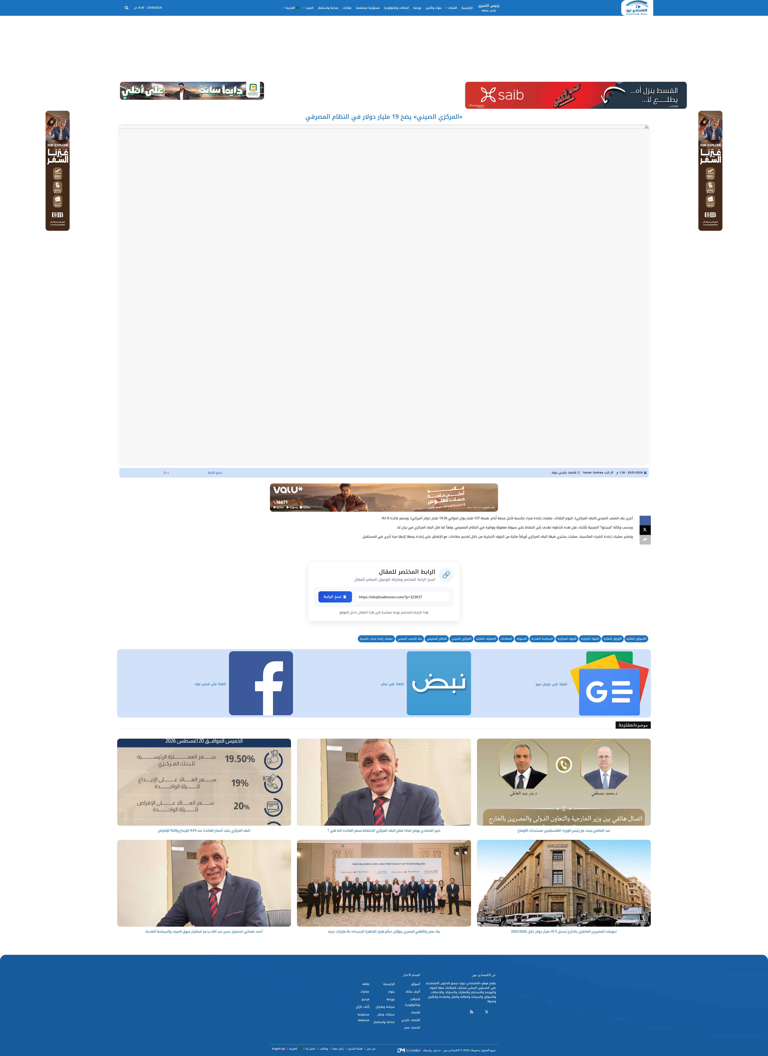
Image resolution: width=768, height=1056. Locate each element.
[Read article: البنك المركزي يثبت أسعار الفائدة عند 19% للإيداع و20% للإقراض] (204, 782)
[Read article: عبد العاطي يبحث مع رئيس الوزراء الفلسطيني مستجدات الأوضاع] (564, 782)
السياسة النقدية (542, 638)
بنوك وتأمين (434, 8)
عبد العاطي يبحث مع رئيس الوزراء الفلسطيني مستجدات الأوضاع (564, 830)
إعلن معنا (337, 1048)
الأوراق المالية (613, 638)
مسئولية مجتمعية (368, 8)
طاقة (365, 984)
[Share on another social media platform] (645, 539)
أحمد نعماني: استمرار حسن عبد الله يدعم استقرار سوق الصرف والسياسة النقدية (204, 931)
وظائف (324, 1048)
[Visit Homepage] (637, 8)
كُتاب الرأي (362, 1007)
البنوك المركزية (566, 638)
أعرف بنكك (413, 991)
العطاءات (506, 638)
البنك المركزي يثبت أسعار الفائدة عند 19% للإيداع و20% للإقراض (204, 830)
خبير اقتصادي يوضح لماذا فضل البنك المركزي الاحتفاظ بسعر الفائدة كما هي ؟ (384, 830)
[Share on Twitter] (645, 530)
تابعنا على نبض (392, 684)
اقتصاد (452, 8)
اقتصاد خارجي (567, 472)
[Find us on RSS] (471, 1012)
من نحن (371, 1048)
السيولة (522, 638)
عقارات (347, 8)
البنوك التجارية (590, 638)
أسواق (415, 984)
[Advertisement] (384, 46)
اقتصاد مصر (412, 1027)
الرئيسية (467, 8)
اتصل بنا (310, 1048)
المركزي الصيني (461, 638)
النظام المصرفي (437, 638)
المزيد (309, 8)
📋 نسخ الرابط (335, 596)
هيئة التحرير (355, 1048)
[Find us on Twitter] (486, 1012)
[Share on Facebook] (645, 520)
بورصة (417, 8)
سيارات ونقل (386, 1014)
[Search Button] (126, 8)
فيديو (365, 999)
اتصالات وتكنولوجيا (396, 8)
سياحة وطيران (385, 1007)
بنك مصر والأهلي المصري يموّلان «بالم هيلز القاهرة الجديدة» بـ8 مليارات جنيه (384, 931)
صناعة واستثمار (328, 8)
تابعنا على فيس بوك (210, 684)
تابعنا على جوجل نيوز (551, 684)
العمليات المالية (486, 638)
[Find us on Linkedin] (479, 1012)
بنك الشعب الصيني (410, 638)
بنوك (554, 472)
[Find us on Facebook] (494, 1012)
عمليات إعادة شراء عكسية (376, 638)
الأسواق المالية (636, 638)
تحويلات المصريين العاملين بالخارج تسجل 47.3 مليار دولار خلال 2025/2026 (564, 931)
